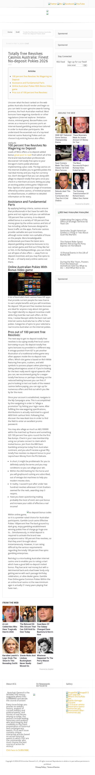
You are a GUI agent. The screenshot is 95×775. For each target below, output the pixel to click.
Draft (18, 32)
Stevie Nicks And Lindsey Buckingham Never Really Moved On (28, 660)
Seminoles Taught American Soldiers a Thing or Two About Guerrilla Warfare (74, 232)
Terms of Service (53, 767)
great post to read (22, 155)
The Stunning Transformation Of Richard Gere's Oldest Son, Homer (81, 194)
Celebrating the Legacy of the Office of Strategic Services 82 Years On (74, 221)
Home (10, 32)
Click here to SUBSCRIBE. (17, 750)
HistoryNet (84, 212)
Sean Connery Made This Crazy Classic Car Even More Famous (62, 166)
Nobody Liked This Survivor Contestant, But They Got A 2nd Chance (62, 196)
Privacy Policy (41, 767)
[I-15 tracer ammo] (75, 704)
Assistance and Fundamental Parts (28, 82)
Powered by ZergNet (46, 669)
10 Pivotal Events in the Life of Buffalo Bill (74, 253)
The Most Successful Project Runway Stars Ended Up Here (81, 166)
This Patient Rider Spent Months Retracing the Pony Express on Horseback (73, 243)
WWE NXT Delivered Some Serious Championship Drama (63, 138)
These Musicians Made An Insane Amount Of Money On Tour (80, 138)
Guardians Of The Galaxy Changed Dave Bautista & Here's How (45, 629)
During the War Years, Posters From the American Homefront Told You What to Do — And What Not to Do (74, 264)
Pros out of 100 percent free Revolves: (30, 92)
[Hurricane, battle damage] (78, 702)
